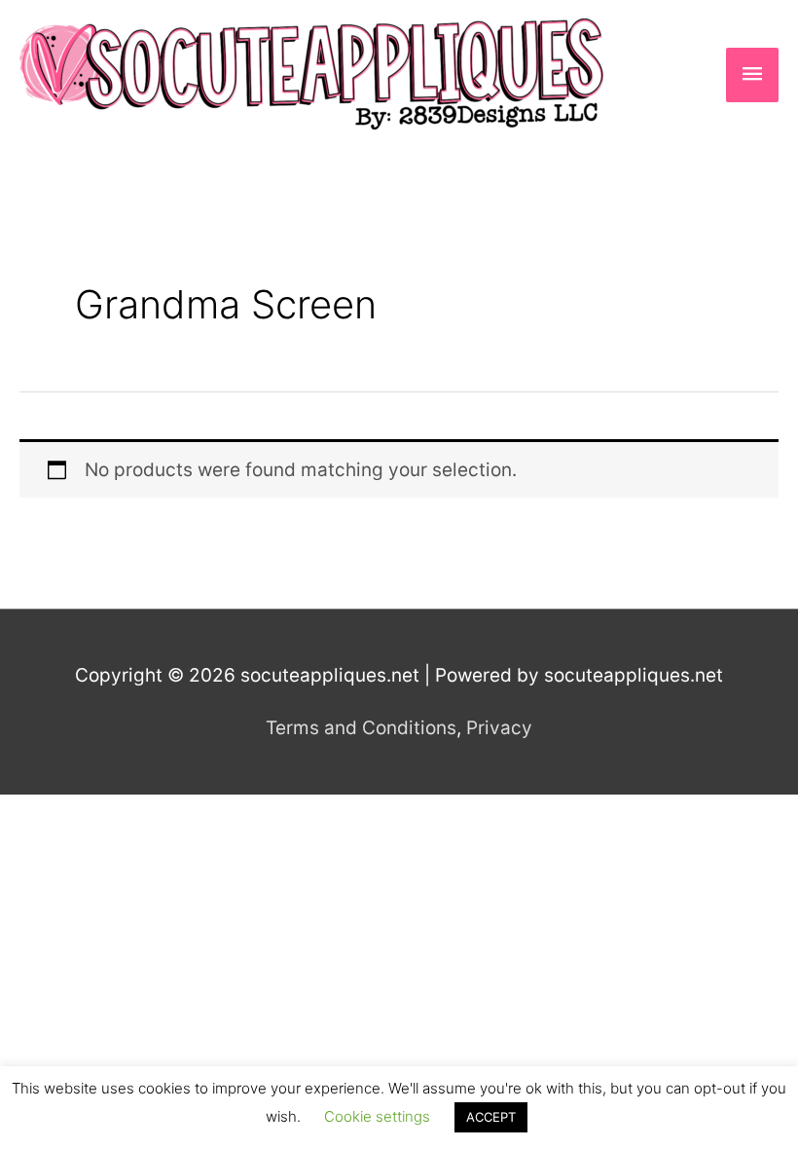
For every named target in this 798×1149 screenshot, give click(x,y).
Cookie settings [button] (377, 1116)
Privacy (499, 728)
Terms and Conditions (361, 728)
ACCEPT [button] (491, 1117)
